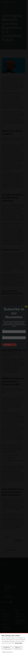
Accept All (6, 647)
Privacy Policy (18, 643)
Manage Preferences (7, 652)
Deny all (18, 647)
